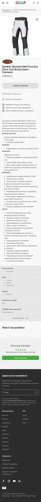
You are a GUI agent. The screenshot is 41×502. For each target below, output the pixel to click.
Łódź (4, 430)
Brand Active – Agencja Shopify (12, 496)
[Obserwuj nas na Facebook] (3, 481)
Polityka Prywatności (10, 464)
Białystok (5, 449)
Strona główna (6, 10)
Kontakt (25, 419)
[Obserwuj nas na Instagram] (8, 481)
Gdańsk (5, 438)
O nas (25, 415)
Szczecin (5, 446)
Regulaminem (32, 402)
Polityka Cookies (8, 468)
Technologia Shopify (29, 496)
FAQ (24, 423)
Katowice (5, 434)
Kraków (5, 419)
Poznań (5, 415)
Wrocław (5, 427)
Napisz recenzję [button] (20, 358)
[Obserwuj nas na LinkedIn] (19, 481)
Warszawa (6, 423)
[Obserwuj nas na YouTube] (14, 481)
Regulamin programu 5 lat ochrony (10, 473)
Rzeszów (5, 442)
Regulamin (6, 460)
